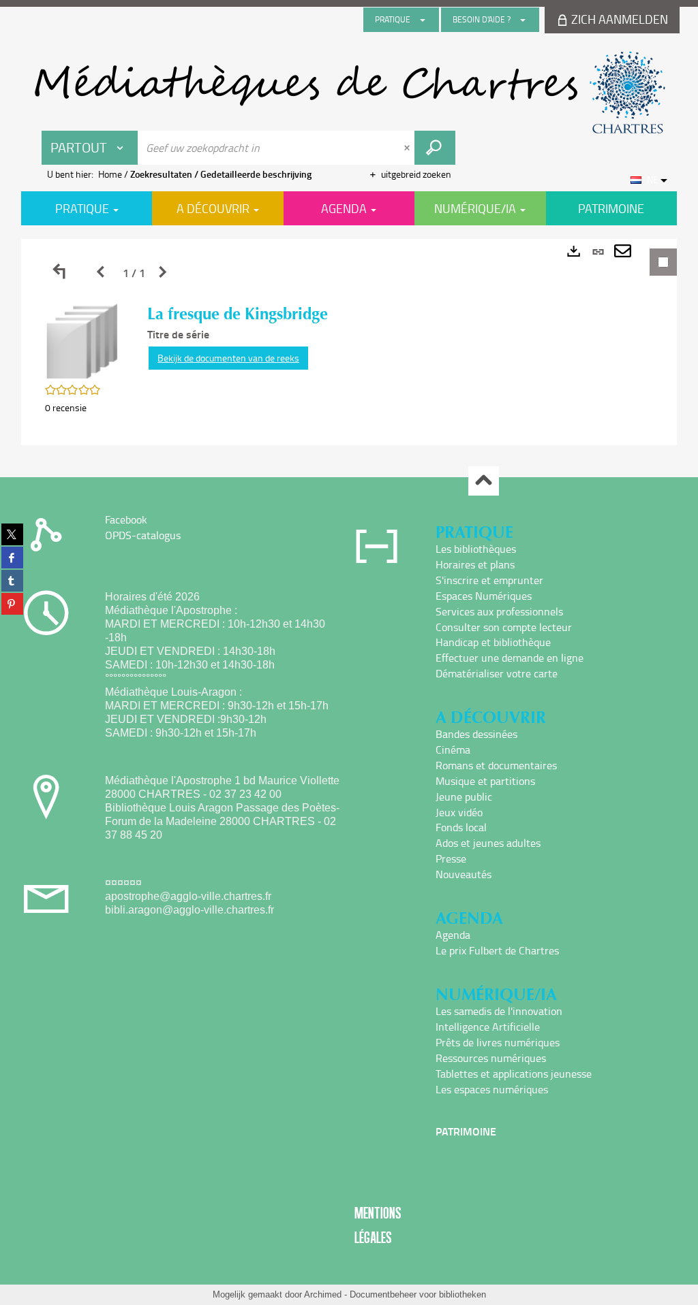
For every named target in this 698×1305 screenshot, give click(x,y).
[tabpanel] (349, 342)
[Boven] (483, 481)
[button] (82, 340)
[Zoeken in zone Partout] (434, 148)
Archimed (323, 1294)
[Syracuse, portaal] (349, 93)
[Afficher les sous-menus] (422, 20)
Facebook (126, 519)
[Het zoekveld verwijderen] (408, 148)
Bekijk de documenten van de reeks (228, 357)
